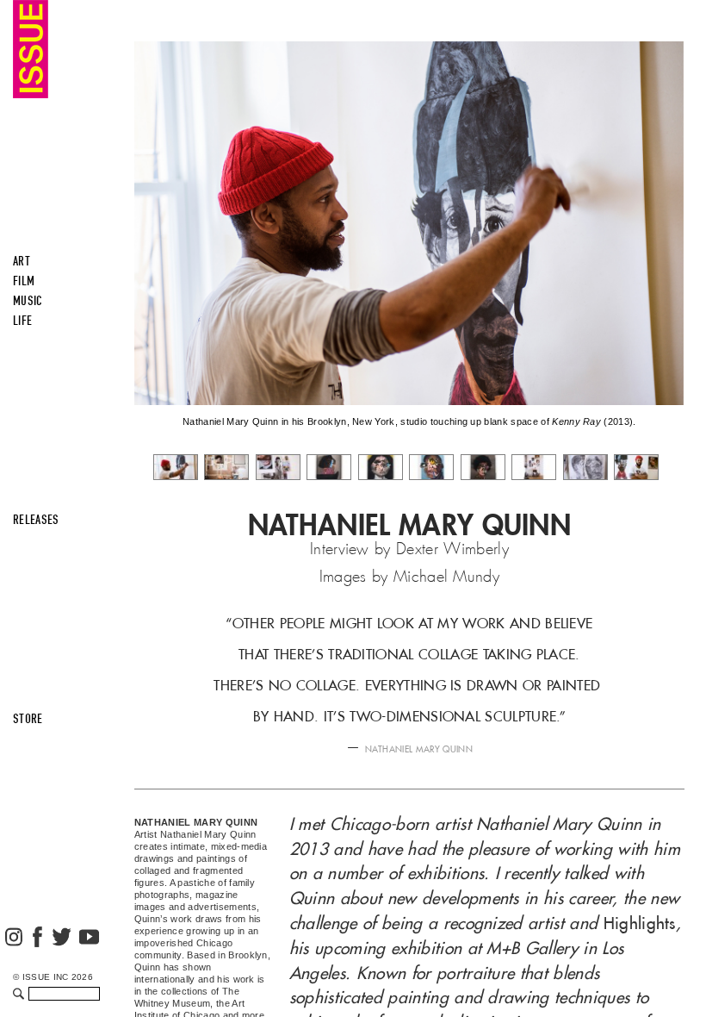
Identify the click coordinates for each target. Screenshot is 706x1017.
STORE (28, 719)
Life (22, 320)
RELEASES (36, 519)
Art (21, 261)
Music (28, 301)
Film (23, 281)
